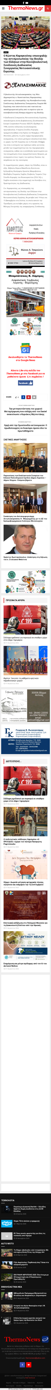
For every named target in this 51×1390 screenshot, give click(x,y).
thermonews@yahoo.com (35, 1358)
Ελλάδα (18, 1386)
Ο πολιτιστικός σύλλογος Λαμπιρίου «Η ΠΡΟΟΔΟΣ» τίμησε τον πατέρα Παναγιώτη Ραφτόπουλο (23, 841)
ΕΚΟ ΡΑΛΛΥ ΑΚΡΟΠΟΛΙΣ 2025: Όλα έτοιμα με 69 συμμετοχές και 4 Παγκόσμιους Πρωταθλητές (31, 1277)
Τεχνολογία (7, 1200)
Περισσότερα (28, 1386)
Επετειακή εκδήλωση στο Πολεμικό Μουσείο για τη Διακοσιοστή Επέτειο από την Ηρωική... (25, 924)
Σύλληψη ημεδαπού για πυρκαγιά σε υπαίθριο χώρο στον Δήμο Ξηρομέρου (24, 800)
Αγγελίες (40, 1383)
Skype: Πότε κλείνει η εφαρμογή (26, 1221)
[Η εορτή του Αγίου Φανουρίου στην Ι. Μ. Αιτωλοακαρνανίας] (6, 1308)
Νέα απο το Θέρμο (19, 1383)
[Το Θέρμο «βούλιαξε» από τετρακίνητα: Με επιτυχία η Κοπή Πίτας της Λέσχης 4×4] (6, 1252)
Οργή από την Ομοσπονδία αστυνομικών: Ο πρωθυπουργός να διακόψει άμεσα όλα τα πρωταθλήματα (25, 428)
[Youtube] (28, 1364)
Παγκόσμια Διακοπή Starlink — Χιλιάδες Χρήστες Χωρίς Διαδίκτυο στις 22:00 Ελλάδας (30, 1209)
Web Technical (30, 1378)
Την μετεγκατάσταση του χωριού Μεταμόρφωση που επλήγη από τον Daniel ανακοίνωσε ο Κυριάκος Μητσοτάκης (25, 411)
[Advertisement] (25, 1078)
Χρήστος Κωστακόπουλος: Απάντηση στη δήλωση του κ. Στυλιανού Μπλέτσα (25, 558)
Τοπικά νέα (31, 1383)
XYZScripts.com (37, 1389)
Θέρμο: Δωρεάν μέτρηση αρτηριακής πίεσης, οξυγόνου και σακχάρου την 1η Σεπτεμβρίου (24, 883)
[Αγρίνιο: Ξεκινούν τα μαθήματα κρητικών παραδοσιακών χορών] (25, 660)
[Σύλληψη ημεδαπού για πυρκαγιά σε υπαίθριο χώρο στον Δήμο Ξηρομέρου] (25, 620)
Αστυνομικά (10, 1386)
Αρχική (8, 1383)
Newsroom (10, 75)
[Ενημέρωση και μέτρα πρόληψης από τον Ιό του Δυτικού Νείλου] (25, 946)
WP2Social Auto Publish (16, 1389)
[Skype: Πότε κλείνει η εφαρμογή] (6, 1223)
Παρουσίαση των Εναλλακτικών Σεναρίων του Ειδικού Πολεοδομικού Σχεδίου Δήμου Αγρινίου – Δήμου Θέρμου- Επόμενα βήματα (25, 478)
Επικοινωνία (39, 1386)
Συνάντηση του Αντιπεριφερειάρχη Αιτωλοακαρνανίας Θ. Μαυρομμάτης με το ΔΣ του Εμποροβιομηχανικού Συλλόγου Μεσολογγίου (25, 518)
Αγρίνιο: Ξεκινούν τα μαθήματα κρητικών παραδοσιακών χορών (21, 679)
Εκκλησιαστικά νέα (11, 1287)
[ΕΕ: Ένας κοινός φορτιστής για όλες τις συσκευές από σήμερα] (6, 1236)
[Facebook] (22, 1364)
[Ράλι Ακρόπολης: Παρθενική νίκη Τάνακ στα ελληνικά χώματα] (6, 1265)
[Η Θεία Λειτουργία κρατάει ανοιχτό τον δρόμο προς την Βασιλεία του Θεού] (6, 1320)
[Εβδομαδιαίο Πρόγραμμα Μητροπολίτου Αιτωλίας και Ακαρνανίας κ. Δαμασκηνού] (6, 1296)
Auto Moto (7, 1243)
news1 (6, 52)
